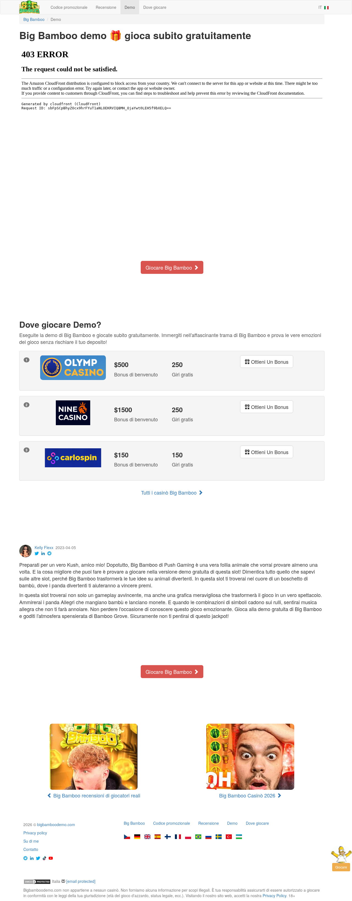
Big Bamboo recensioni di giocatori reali (96, 795)
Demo (130, 7)
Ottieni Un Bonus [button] (269, 361)
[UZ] (239, 837)
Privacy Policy (274, 895)
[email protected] (80, 881)
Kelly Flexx (44, 547)
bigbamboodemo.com (56, 824)
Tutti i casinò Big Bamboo (169, 492)
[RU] (208, 837)
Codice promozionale (69, 7)
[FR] (178, 837)
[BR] (198, 837)
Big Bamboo (134, 823)
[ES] (157, 837)
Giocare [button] (341, 867)
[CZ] (127, 837)
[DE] (137, 837)
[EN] (147, 837)
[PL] (188, 837)
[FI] (168, 837)
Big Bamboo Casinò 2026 (248, 795)
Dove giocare (154, 7)
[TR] (229, 837)
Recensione (106, 7)
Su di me (31, 841)
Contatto (30, 849)
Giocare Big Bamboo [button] (169, 267)
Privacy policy (35, 832)
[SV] (218, 837)
